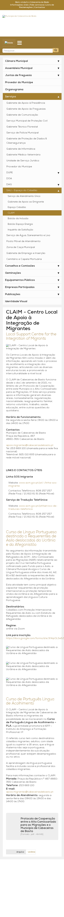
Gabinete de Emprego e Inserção (25, 253)
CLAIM (11, 213)
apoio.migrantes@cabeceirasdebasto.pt (29, 445)
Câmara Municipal (16, 61)
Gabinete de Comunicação (22, 115)
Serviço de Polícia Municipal (22, 133)
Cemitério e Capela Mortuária (24, 259)
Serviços (10, 96)
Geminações (13, 273)
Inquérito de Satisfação (20, 230)
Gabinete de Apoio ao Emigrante (26, 202)
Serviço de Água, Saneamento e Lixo (28, 235)
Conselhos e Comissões (20, 266)
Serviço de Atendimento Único (24, 196)
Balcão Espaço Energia (20, 224)
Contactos (39, 7)
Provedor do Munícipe (19, 82)
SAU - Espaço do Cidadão (21, 190)
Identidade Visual (16, 301)
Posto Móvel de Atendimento (23, 241)
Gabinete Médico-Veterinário (23, 155)
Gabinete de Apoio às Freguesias (26, 109)
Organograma (14, 89)
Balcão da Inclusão (18, 219)
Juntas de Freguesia (18, 75)
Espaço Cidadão (17, 207)
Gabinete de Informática (20, 149)
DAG (9, 184)
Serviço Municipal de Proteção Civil (26, 121)
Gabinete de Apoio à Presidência (25, 103)
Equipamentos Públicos (20, 280)
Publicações (12, 294)
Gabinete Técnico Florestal (22, 127)
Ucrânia (31, 852)
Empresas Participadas (19, 287)
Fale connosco (37, 5)
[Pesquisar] (56, 50)
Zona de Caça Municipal (20, 247)
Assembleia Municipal (18, 68)
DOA (9, 178)
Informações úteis (19, 5)
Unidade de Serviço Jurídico (22, 160)
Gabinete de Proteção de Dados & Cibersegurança (26, 141)
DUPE (9, 172)
